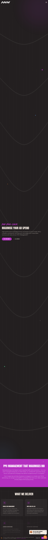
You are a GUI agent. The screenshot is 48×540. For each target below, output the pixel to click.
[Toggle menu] (46, 2)
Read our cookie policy (21, 538)
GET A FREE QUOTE (7, 239)
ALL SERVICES (17, 239)
